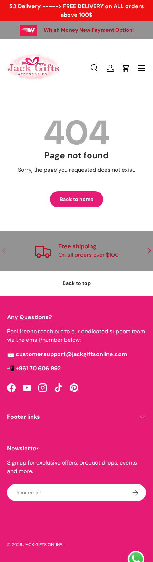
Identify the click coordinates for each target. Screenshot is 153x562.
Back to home (76, 199)
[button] (126, 68)
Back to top (77, 283)
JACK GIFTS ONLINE (42, 544)
